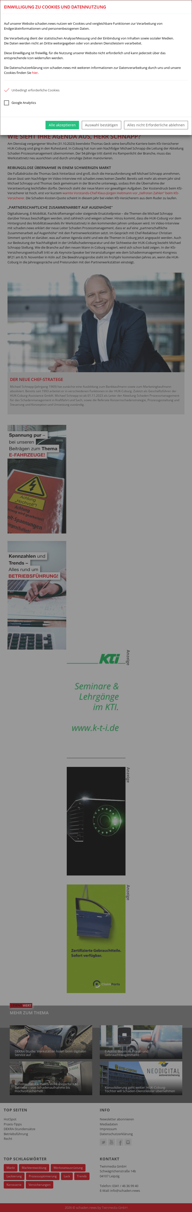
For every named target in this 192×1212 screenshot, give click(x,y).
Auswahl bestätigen (101, 125)
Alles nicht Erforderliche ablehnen (156, 125)
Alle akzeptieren (62, 125)
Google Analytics (24, 102)
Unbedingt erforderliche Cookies (36, 90)
